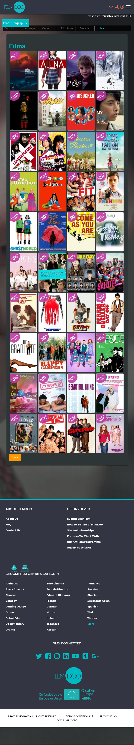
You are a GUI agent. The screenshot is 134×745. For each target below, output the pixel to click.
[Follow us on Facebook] (48, 657)
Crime (10, 612)
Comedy (11, 600)
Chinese (11, 595)
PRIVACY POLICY (108, 716)
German (52, 606)
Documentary (15, 623)
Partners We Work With (83, 536)
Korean (51, 629)
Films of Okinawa (58, 595)
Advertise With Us (79, 547)
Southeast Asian (98, 600)
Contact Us (13, 530)
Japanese (53, 623)
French (51, 600)
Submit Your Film (79, 518)
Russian (92, 589)
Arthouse (12, 583)
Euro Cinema (55, 583)
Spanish (92, 606)
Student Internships (80, 530)
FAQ (8, 524)
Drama (10, 629)
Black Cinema (15, 589)
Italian (51, 618)
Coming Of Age (16, 606)
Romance (93, 583)
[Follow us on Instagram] (57, 657)
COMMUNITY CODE (67, 720)
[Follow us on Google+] (95, 657)
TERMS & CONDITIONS (78, 716)
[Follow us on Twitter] (39, 657)
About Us (12, 518)
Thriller (92, 618)
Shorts (91, 595)
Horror (51, 612)
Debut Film (13, 618)
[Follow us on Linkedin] (66, 657)
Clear (101, 28)
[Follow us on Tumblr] (85, 657)
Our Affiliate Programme (84, 541)
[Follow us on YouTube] (75, 657)
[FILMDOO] (67, 675)
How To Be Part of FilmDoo (85, 524)
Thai (90, 612)
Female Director (58, 589)
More (90, 623)
